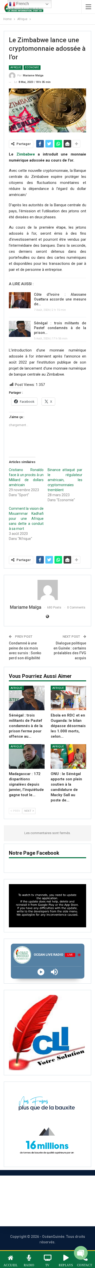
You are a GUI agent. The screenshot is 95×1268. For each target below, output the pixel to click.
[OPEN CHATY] (81, 1254)
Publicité (63, 1200)
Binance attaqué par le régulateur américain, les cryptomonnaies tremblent (65, 480)
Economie (32, 67)
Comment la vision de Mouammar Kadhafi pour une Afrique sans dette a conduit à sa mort (26, 518)
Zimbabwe (25, 154)
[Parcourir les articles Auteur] (47, 590)
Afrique (15, 67)
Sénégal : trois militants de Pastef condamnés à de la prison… (60, 328)
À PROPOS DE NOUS (41, 1187)
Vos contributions (41, 1214)
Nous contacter (27, 1200)
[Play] (41, 972)
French (22, 4)
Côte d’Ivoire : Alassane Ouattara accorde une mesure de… (60, 299)
